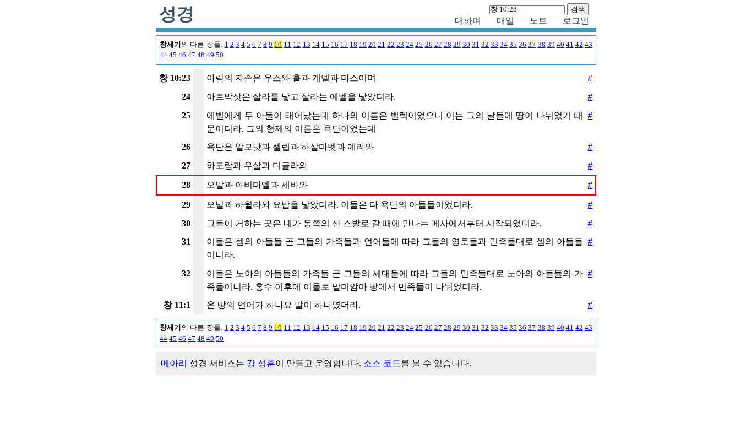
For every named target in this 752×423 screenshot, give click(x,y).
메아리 (174, 363)
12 (297, 44)
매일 (505, 20)
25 (419, 44)
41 (570, 44)
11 (287, 44)
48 (201, 55)
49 (210, 55)
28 (447, 44)
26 (429, 44)
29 (457, 44)
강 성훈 (261, 363)
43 (588, 44)
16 (335, 44)
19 (363, 44)
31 (475, 44)
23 (400, 44)
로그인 (576, 20)
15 (325, 44)
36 (522, 44)
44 (163, 55)
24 (409, 44)
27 (438, 44)
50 (220, 55)
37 (532, 44)
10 (278, 44)
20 (372, 44)
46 (182, 55)
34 (504, 44)
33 (494, 44)
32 (485, 44)
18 (353, 44)
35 (513, 44)
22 (391, 44)
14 (316, 44)
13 (306, 44)
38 (542, 44)
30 (466, 44)
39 (551, 44)
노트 (538, 20)
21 (381, 44)
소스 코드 (382, 363)
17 (344, 44)
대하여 (468, 20)
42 (579, 44)
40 (560, 44)
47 (191, 55)
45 (173, 55)
